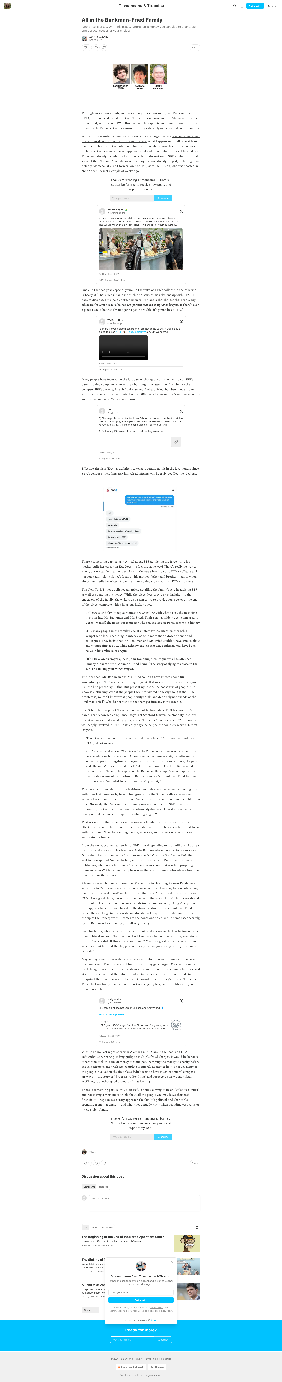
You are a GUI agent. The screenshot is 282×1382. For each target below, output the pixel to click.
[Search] (234, 6)
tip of (90, 918)
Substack (125, 1375)
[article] (141, 1243)
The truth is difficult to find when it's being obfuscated (112, 1241)
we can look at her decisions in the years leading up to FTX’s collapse (143, 571)
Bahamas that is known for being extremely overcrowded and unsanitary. (150, 128)
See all (88, 1310)
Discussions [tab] (107, 1227)
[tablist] (96, 1187)
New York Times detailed (159, 720)
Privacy (138, 1358)
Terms (147, 1358)
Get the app (157, 1366)
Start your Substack (132, 1366)
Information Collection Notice (140, 1310)
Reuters (140, 776)
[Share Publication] (242, 6)
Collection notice (162, 1358)
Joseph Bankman (126, 389)
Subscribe (255, 6)
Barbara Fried (154, 389)
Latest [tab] (94, 1227)
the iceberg (102, 918)
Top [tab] (85, 1227)
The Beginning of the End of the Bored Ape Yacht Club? (123, 1237)
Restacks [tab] (103, 1186)
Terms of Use (156, 1307)
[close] (172, 1262)
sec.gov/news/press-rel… (113, 1014)
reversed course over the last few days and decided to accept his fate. (141, 139)
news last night (105, 1052)
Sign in (272, 6)
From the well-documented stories (105, 845)
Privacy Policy (165, 1310)
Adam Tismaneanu (98, 37)
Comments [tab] (89, 1186)
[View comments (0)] (96, 47)
